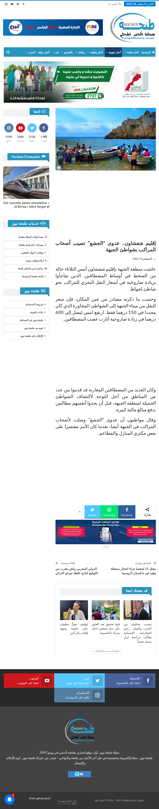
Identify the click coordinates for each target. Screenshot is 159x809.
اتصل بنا (113, 4)
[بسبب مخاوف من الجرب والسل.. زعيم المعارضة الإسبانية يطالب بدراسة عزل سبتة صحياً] (138, 610)
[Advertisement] (105, 204)
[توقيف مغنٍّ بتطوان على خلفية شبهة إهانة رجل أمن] (74, 610)
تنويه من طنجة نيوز (33, 328)
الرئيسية (146, 52)
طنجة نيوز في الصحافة (31, 320)
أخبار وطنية (96, 52)
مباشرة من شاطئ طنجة (30, 268)
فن (57, 52)
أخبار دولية (44, 52)
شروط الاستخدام (34, 304)
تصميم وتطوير (43, 798)
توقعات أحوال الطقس (32, 252)
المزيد (31, 52)
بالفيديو (68, 52)
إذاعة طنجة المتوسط (32, 276)
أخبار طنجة (133, 52)
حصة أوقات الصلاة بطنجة (31, 237)
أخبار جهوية (114, 52)
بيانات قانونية (36, 312)
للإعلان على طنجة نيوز (31, 335)
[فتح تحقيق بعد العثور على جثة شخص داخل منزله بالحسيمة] (106, 610)
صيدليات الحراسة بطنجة (31, 244)
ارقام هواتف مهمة (35, 260)
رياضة (81, 52)
